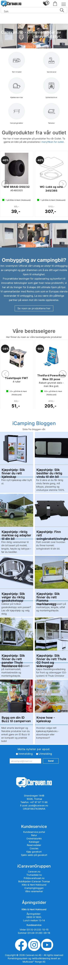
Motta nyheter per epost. (34, 749)
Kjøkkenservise (16, 97)
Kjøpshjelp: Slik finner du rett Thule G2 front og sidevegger (51, 657)
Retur (34, 835)
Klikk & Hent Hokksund (34, 884)
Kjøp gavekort (34, 851)
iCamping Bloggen (34, 423)
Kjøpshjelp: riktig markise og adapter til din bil (16, 533)
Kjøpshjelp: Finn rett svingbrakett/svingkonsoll (51, 533)
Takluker (51, 123)
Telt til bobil (16, 72)
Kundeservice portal (34, 832)
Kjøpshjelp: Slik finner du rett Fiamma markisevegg (48, 595)
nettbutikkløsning (41, 958)
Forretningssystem (18, 958)
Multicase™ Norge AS (34, 961)
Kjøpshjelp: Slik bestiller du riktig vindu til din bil (49, 471)
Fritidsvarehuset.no (34, 878)
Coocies (34, 848)
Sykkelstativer (51, 97)
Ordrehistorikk (34, 838)
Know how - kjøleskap (45, 719)
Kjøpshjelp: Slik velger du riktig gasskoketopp (13, 595)
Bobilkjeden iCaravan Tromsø (34, 881)
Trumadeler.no (34, 874)
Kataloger (34, 841)
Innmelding (25, 753)
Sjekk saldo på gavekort (34, 855)
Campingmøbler (16, 123)
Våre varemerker (34, 891)
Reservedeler (34, 845)
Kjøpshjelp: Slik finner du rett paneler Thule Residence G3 (13, 657)
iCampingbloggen (34, 888)
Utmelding (45, 753)
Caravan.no (34, 871)
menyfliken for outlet (53, 141)
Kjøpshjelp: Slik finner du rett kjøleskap (13, 471)
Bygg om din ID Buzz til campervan (16, 719)
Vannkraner (51, 72)
